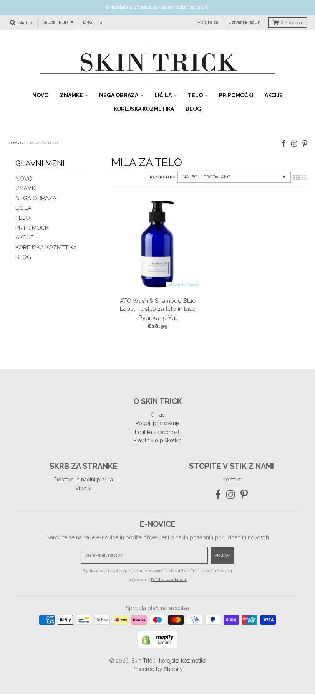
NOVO (40, 95)
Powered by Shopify (157, 669)
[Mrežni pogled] (296, 178)
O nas (158, 415)
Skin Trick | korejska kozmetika (168, 661)
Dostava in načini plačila (83, 479)
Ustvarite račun (244, 22)
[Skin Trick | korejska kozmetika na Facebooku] (284, 143)
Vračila (83, 488)
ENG (88, 22)
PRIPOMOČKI (236, 95)
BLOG (193, 109)
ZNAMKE (71, 95)
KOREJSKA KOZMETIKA (144, 109)
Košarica (291, 22)
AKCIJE (274, 95)
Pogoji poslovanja (158, 423)
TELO (195, 95)
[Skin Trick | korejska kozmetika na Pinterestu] (304, 143)
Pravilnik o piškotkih (157, 440)
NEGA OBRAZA (118, 95)
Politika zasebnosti (158, 432)
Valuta (48, 22)
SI (101, 22)
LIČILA (163, 95)
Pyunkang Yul (157, 317)
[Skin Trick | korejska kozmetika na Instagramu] (294, 143)
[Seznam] (304, 178)
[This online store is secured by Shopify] (157, 645)
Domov (16, 143)
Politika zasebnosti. (169, 579)
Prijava (222, 555)
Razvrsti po (163, 177)
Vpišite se (207, 22)
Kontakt (231, 479)
